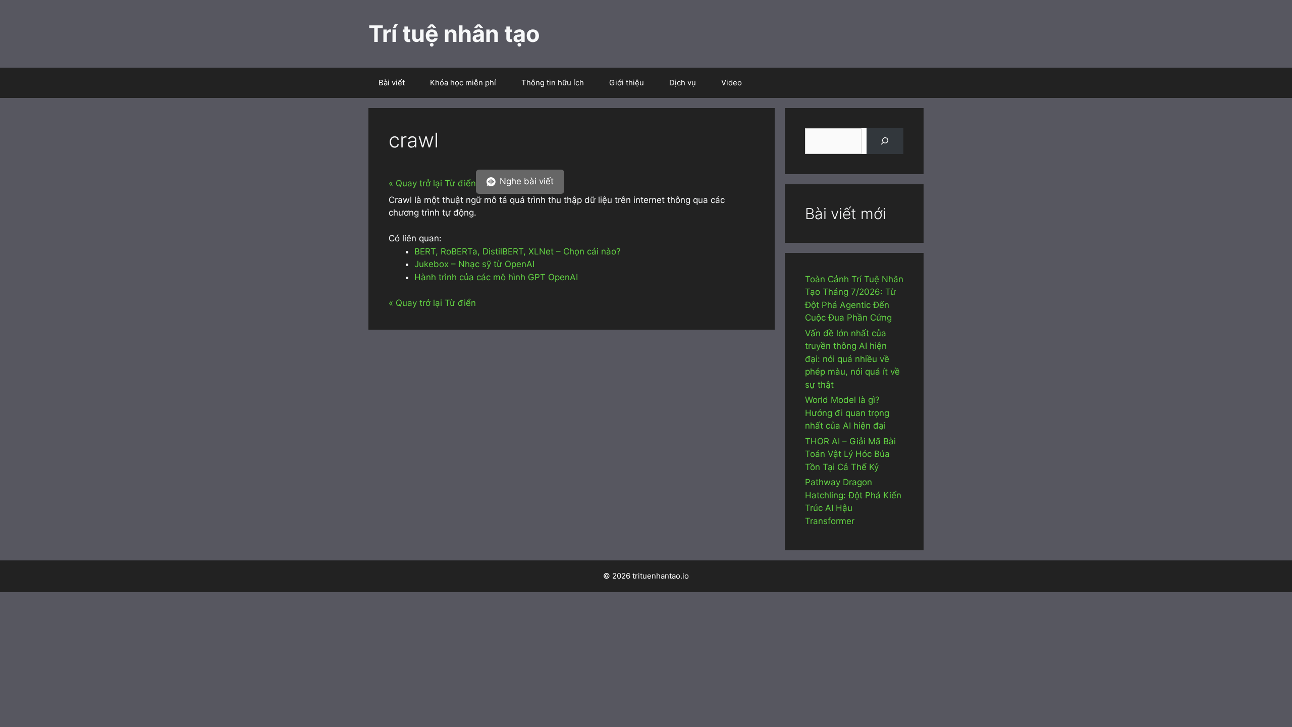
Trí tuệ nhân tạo (454, 33)
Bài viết (392, 82)
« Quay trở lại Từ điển (432, 183)
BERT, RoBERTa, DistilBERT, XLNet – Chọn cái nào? (517, 251)
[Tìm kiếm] (885, 141)
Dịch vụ (682, 82)
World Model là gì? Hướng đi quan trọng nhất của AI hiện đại (847, 413)
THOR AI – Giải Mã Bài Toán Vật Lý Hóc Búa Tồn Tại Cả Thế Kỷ (850, 454)
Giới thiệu (626, 82)
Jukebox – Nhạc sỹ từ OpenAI (474, 264)
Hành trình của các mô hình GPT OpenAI (496, 277)
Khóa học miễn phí (463, 82)
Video (731, 82)
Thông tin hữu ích (552, 82)
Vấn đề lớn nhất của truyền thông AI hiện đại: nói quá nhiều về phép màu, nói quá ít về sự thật (852, 359)
